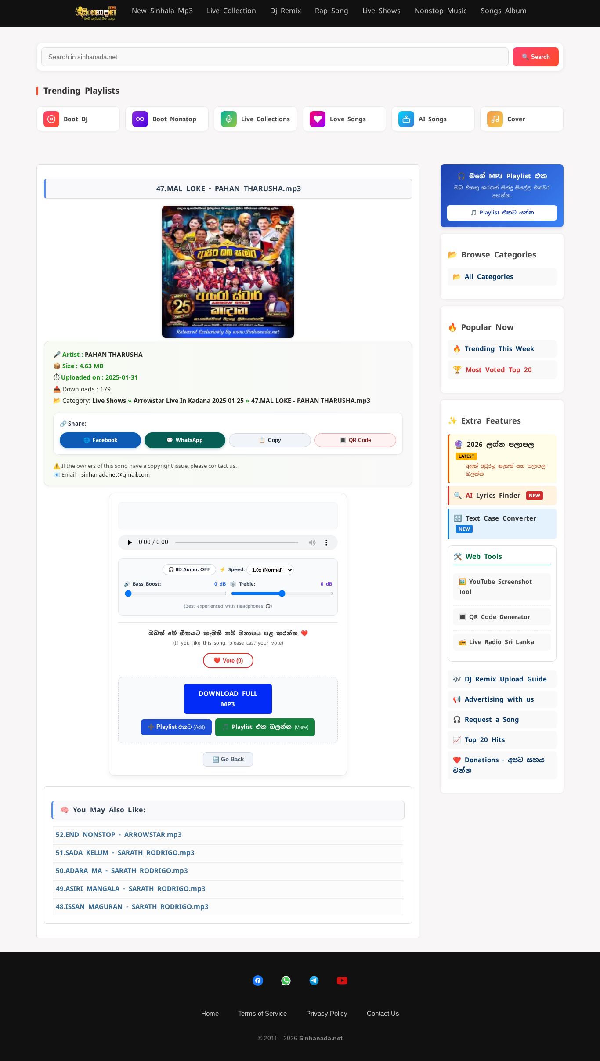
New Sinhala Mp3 (162, 10)
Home (210, 1013)
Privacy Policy (326, 1013)
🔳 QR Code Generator (494, 617)
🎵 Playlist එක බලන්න (265, 727)
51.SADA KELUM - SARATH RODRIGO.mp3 (125, 852)
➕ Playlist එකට (176, 727)
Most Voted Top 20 (492, 369)
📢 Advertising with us (493, 699)
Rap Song (331, 10)
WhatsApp (184, 440)
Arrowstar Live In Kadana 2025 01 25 (189, 400)
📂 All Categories (483, 276)
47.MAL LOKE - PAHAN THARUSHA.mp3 (310, 400)
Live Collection (231, 10)
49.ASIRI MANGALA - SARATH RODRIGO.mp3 (131, 888)
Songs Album (504, 10)
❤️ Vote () (228, 660)
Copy (270, 440)
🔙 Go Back (228, 759)
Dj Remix (285, 10)
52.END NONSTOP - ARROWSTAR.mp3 (119, 834)
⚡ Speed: (232, 569)
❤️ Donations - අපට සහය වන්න (499, 765)
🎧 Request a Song (486, 719)
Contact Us (383, 1013)
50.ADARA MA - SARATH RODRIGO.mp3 (122, 870)
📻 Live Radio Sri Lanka (496, 642)
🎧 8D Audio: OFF (189, 569)
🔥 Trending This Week (493, 348)
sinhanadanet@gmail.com (115, 474)
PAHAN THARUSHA (114, 354)
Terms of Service (262, 1013)
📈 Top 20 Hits (479, 739)
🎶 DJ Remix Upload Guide (500, 679)
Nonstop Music (441, 10)
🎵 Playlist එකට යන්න (502, 212)
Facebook (100, 440)
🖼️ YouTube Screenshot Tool (495, 586)
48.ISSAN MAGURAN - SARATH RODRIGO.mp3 (132, 906)
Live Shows (381, 10)
